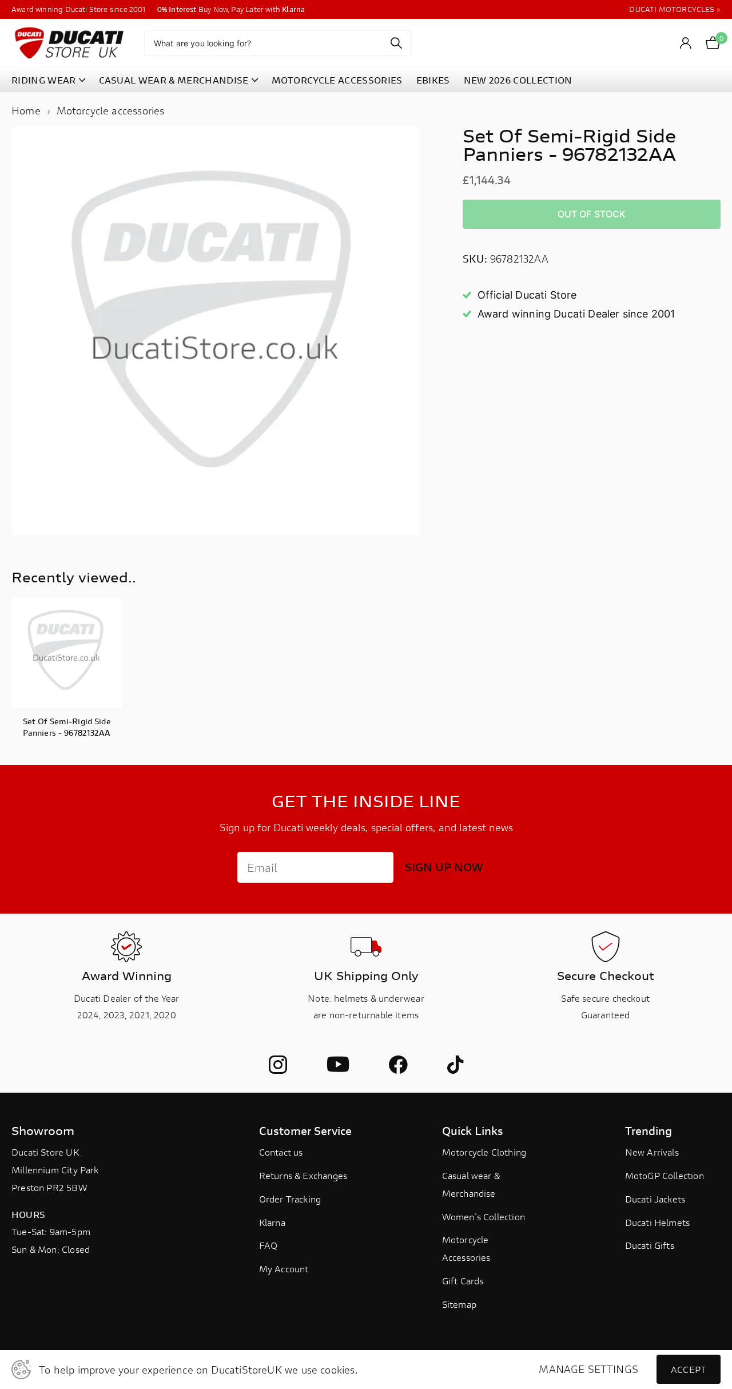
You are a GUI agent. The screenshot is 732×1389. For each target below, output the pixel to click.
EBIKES (433, 80)
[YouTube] (338, 1065)
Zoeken (396, 43)
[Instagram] (278, 1064)
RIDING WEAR (43, 80)
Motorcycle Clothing (484, 1152)
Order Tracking (290, 1199)
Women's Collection (483, 1217)
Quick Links (472, 1130)
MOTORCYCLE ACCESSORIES (337, 80)
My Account (284, 1269)
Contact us (281, 1152)
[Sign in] (686, 43)
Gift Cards (463, 1281)
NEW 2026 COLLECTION (518, 80)
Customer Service (305, 1130)
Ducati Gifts (649, 1245)
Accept (688, 1369)
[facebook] (398, 1064)
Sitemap (459, 1304)
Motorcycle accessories (111, 110)
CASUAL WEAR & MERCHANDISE (174, 80)
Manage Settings (588, 1369)
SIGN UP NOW (444, 867)
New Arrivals (652, 1152)
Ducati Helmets (657, 1222)
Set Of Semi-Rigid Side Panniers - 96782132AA (67, 727)
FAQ (268, 1245)
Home (26, 110)
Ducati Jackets (655, 1199)
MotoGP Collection (664, 1175)
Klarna (272, 1222)
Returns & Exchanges (303, 1175)
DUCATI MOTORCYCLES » (675, 9)
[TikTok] (455, 1064)
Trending (648, 1130)
